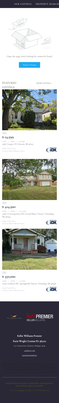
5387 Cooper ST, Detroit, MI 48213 (17, 144)
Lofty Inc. (21, 390)
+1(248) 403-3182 (29, 351)
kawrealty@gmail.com (29, 355)
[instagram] (32, 327)
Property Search (47, 4)
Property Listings (21, 386)
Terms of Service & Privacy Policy (16, 383)
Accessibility (39, 386)
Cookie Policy (34, 383)
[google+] (44, 327)
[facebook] (15, 327)
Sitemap (31, 386)
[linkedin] (21, 327)
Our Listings (23, 4)
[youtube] (38, 327)
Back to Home (29, 64)
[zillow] (26, 327)
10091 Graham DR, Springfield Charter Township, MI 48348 (29, 283)
